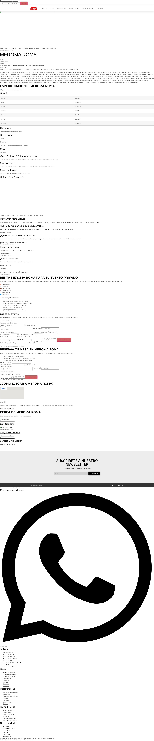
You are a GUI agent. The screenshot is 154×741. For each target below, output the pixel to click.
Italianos (6, 700)
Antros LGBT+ (7, 664)
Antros (44, 8)
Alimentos (3, 337)
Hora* (19, 374)
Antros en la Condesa (10, 658)
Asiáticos (6, 698)
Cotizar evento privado (36, 65)
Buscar (24, 3)
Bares (52, 8)
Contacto (100, 8)
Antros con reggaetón (10, 666)
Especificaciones (37, 341)
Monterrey (6, 734)
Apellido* (28, 325)
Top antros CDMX (8, 652)
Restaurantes (61, 8)
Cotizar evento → (5, 265)
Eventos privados (87, 8)
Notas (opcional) (5, 378)
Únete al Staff (7, 712)
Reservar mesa (6, 65)
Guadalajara (7, 736)
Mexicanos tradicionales (10, 696)
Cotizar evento (10, 444)
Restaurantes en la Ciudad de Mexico (16, 48)
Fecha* (2, 374)
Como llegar (24, 272)
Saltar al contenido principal (9, 1)
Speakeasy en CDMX (9, 674)
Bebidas (19, 337)
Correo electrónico (6, 366)
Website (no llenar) (6, 321)
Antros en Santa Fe (9, 660)
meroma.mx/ (26, 174)
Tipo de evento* (5, 323)
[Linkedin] (119, 485)
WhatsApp (15, 272)
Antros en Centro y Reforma (12, 662)
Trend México (33, 8)
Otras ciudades (74, 8)
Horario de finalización (26, 334)
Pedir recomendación (20, 65)
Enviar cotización (64, 340)
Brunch (5, 704)
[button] (77, 111)
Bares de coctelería (9, 672)
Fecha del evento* (39, 332)
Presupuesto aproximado (8, 340)
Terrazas (5, 682)
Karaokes (6, 686)
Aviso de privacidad (9, 718)
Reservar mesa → (5, 253)
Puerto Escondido (9, 728)
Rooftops (6, 680)
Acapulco (6, 726)
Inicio (1, 48)
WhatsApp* (37, 328)
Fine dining (7, 694)
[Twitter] (112, 485)
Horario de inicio (5, 334)
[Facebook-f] (115, 485)
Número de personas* (7, 332)
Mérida (5, 732)
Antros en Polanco (9, 654)
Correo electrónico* (6, 327)
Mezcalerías (7, 678)
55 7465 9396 (5, 272)
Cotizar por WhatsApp (7, 242)
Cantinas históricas (9, 676)
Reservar (3, 444)
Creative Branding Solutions (16, 488)
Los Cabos (6, 730)
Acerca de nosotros (9, 710)
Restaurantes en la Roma (37, 48)
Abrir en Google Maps (7, 409)
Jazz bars (6, 684)
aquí (98, 222)
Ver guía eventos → (20, 242)
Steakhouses (7, 702)
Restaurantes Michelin (10, 692)
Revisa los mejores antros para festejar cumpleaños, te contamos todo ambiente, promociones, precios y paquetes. (37, 229)
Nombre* (3, 325)
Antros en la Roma (9, 656)
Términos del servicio (10, 720)
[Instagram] (122, 485)
